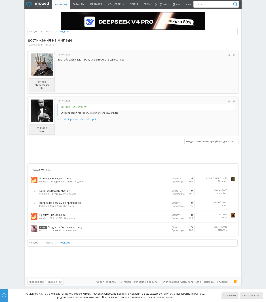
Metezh (43, 206)
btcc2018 (222, 229)
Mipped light (36, 281)
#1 (234, 55)
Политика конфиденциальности (181, 281)
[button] (116, 4)
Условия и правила (146, 281)
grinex (33, 44)
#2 (234, 101)
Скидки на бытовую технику (65, 227)
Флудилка (79, 181)
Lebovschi (44, 230)
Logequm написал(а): (72, 106)
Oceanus (222, 181)
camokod (44, 193)
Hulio (224, 217)
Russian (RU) (55, 281)
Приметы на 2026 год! (52, 215)
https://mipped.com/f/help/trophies (78, 119)
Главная (222, 281)
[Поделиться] (229, 55)
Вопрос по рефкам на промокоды (60, 202)
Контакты (125, 281)
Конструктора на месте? (54, 190)
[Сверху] (231, 282)
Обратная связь (106, 281)
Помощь (209, 281)
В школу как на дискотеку (55, 178)
